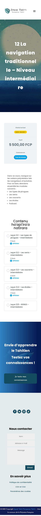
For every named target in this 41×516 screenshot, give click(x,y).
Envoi (30, 467)
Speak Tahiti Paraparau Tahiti (24, 509)
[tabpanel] (20, 190)
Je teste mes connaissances (20, 378)
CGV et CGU (20, 487)
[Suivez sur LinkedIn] (19, 411)
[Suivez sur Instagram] (24, 411)
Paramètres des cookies (20, 491)
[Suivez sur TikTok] (28, 411)
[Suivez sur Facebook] (15, 411)
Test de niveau (20, 157)
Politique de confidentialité (20, 482)
